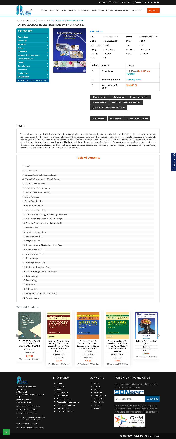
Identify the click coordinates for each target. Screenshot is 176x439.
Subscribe (152, 398)
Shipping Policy (63, 396)
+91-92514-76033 (30, 410)
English (108, 54)
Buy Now (119, 97)
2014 (143, 41)
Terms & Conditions (64, 399)
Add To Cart (100, 97)
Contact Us (137, 10)
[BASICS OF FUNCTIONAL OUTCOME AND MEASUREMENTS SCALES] (29, 326)
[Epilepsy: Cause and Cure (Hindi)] (146, 326)
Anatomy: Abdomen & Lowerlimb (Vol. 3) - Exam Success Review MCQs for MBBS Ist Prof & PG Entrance (117, 346)
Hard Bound (110, 49)
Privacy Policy (62, 392)
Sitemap (97, 408)
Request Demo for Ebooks (127, 102)
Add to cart (25, 359)
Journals (72, 10)
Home (44, 10)
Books (63, 10)
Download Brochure (137, 118)
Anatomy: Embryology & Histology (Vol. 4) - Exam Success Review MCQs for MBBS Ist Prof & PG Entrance (59, 346)
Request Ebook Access (102, 10)
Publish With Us (122, 10)
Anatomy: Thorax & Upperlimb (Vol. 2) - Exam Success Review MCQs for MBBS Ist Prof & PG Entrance (88, 346)
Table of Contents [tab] (88, 157)
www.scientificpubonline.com (32, 427)
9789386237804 (111, 41)
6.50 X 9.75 (145, 49)
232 (142, 45)
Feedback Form (63, 408)
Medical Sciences (40, 20)
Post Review (99, 118)
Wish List (127, 2)
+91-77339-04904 (32, 406)
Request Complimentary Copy (109, 107)
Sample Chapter (139, 97)
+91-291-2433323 (29, 413)
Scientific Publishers (149, 37)
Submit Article (99, 399)
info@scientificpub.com (30, 423)
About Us (53, 10)
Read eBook (100, 102)
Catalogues (84, 10)
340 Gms (144, 54)
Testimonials (99, 402)
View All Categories (32, 81)
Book (107, 45)
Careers (97, 389)
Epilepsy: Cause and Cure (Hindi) (146, 342)
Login (103, 2)
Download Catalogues (65, 411)
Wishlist (116, 118)
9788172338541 (111, 37)
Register (114, 2)
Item (139, 2)
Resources (98, 392)
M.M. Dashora (96, 31)
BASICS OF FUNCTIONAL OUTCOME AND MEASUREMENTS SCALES (29, 343)
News (59, 389)
